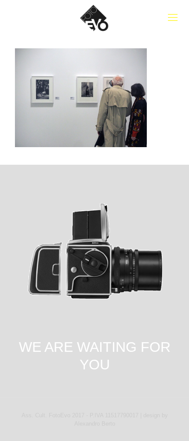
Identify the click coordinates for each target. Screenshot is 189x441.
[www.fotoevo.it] (94, 17)
